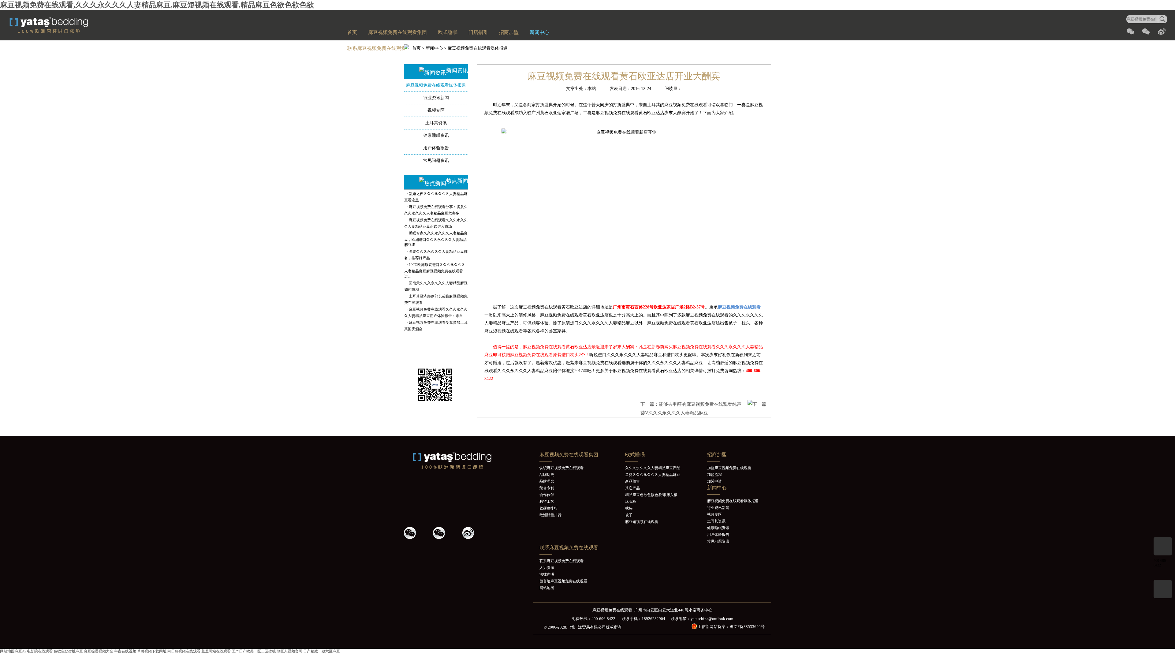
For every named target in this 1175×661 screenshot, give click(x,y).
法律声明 (546, 574)
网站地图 (546, 588)
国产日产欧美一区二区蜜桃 (254, 651)
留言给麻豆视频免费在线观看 (563, 581)
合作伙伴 (546, 495)
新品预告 (632, 481)
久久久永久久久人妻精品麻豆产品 (652, 468)
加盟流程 (714, 474)
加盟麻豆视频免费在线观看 (729, 468)
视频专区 (436, 110)
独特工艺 (546, 501)
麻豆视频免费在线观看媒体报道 (478, 48)
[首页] (63, 32)
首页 (352, 32)
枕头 (628, 508)
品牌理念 (546, 481)
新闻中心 (539, 32)
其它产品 (632, 488)
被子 (628, 515)
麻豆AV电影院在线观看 (34, 651)
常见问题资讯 (436, 160)
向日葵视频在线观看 (183, 651)
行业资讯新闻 (436, 97)
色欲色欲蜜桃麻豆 (68, 651)
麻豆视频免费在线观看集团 (397, 32)
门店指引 (478, 32)
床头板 (630, 501)
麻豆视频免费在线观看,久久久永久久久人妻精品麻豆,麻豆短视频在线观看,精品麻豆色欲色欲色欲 (157, 5)
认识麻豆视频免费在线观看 (561, 468)
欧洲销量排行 (550, 515)
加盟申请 (714, 481)
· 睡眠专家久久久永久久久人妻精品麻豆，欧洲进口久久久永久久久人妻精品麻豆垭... (436, 239)
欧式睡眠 (447, 32)
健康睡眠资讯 (436, 135)
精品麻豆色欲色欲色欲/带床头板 (651, 495)
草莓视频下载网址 (151, 651)
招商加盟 (509, 32)
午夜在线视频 (125, 651)
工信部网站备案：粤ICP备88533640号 (731, 626)
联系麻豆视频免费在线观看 (376, 48)
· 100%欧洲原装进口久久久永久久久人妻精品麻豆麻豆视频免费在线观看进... (434, 270)
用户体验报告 (436, 148)
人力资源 (546, 568)
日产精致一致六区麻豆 (321, 651)
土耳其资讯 (436, 123)
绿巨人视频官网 (289, 651)
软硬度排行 (548, 508)
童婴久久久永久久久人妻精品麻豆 (652, 474)
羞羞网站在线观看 (216, 651)
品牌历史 (546, 474)
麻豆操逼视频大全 (98, 651)
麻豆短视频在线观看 (641, 522)
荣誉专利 (546, 488)
